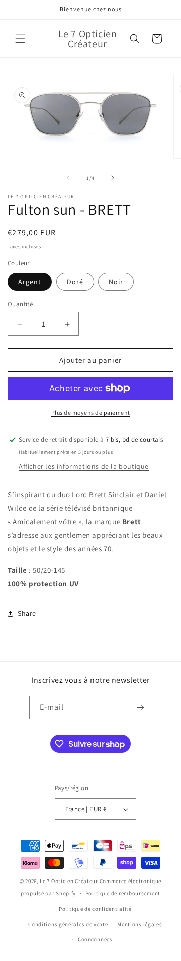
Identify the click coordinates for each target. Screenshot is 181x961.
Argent (29, 281)
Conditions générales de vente (68, 924)
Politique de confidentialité (95, 908)
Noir (116, 281)
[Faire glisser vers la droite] (113, 178)
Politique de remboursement (122, 893)
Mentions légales (139, 924)
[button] (20, 39)
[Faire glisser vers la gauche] (68, 178)
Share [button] (27, 613)
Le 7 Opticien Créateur (69, 881)
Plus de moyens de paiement (90, 412)
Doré (75, 281)
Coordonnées (95, 939)
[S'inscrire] (141, 707)
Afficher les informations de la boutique (84, 466)
